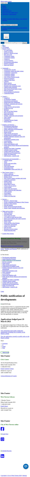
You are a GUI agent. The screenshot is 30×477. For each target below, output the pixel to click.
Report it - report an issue (10, 200)
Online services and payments (12, 107)
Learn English (7, 187)
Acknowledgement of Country (9, 376)
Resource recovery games (11, 229)
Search (2, 42)
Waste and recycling (7, 211)
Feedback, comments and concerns (13, 104)
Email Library (4, 406)
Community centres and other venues (14, 71)
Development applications (11, 62)
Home (2, 249)
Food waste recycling (9, 215)
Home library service (9, 184)
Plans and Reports (9, 112)
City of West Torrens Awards (11, 77)
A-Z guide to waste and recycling (13, 217)
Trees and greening (9, 166)
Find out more (7, 227)
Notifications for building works (12, 135)
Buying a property (9, 130)
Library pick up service (10, 185)
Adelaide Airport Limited (10, 150)
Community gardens (9, 74)
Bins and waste (8, 54)
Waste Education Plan (10, 230)
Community (5, 68)
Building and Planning (8, 124)
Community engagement (10, 224)
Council (4, 96)
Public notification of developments (13, 129)
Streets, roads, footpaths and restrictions (14, 208)
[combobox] (9, 25)
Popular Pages (6, 48)
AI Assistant (5, 47)
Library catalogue (8, 174)
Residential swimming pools (11, 139)
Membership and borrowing (11, 175)
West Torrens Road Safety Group (13, 89)
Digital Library (8, 181)
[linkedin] (2, 457)
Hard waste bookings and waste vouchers (15, 218)
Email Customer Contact (7, 368)
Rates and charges (9, 65)
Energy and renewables (10, 163)
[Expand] (9, 68)
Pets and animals (8, 205)
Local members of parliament (11, 92)
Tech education (8, 182)
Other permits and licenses (11, 133)
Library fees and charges (10, 188)
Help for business (8, 90)
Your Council (7, 117)
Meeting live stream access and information (12, 246)
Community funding (9, 57)
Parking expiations (9, 63)
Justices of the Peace (9, 80)
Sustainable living (8, 168)
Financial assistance (9, 78)
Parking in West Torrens (10, 203)
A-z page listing (8, 50)
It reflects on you (8, 108)
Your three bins (8, 214)
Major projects (8, 83)
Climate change (8, 160)
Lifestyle (6, 81)
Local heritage (8, 141)
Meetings (6, 109)
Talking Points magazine (10, 87)
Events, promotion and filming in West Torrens (16, 202)
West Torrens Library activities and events (15, 178)
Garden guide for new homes (11, 151)
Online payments (8, 51)
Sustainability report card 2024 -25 (13, 169)
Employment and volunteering (12, 102)
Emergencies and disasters (11, 101)
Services (4, 199)
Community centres (9, 56)
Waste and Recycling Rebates (12, 223)
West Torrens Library (8, 172)
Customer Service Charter (11, 120)
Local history (7, 105)
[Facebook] (2, 430)
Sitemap (24, 475)
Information (7, 118)
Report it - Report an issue (11, 53)
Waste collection (8, 212)
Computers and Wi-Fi (9, 180)
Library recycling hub (9, 196)
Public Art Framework (10, 154)
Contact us (7, 59)
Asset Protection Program (10, 127)
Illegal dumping (8, 220)
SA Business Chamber (10, 99)
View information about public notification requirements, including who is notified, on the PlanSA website (13, 332)
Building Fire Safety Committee (12, 148)
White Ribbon (7, 121)
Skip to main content (6, 1)
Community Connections (10, 72)
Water (5, 162)
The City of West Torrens (10, 111)
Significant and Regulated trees (12, 153)
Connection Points (9, 93)
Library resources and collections (12, 190)
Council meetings (8, 60)
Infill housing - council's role (11, 156)
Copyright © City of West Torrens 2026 (11, 475)
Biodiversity (7, 165)
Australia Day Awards (10, 69)
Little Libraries (8, 191)
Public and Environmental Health (13, 206)
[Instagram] (2, 440)
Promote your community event (12, 86)
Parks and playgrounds (10, 84)
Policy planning (8, 142)
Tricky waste (7, 221)
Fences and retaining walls (11, 144)
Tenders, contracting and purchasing (13, 115)
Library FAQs (7, 194)
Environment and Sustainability (10, 159)
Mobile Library (8, 177)
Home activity (7, 132)
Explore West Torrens (8, 233)
